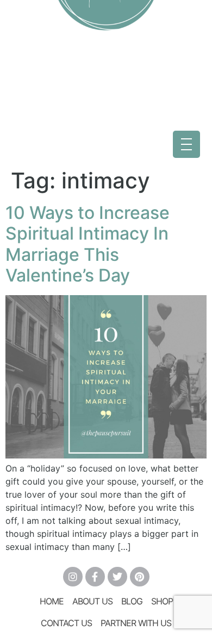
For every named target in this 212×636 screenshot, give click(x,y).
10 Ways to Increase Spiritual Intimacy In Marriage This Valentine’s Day (87, 244)
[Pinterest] (139, 576)
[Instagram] (73, 576)
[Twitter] (117, 576)
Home (52, 601)
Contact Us (66, 622)
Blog (131, 601)
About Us (92, 601)
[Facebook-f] (95, 576)
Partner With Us (136, 622)
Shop (162, 601)
